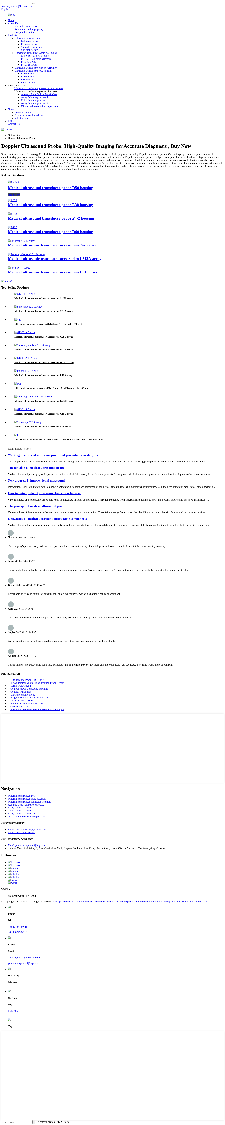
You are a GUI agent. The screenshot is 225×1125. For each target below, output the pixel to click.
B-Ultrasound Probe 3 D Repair (26, 679)
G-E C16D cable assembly (35, 55)
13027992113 (15, 1011)
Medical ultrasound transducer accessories (83, 901)
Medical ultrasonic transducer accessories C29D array (43, 336)
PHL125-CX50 (29, 64)
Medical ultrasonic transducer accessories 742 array (52, 245)
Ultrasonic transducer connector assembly (36, 67)
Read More (14, 194)
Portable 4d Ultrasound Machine (27, 703)
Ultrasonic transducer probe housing (33, 70)
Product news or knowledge (29, 115)
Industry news (21, 118)
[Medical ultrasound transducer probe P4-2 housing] (13, 213)
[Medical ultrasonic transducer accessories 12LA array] (28, 306)
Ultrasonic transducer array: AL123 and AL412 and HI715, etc (48, 324)
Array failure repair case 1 (34, 97)
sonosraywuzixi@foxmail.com (24, 957)
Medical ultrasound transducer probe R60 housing (50, 232)
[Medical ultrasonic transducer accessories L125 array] (26, 370)
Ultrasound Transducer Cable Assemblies (35, 52)
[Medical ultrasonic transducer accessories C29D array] (25, 332)
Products (12, 35)
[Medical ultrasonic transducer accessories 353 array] (27, 422)
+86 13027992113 (17, 932)
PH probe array (29, 44)
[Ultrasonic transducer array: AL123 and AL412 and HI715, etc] (17, 319)
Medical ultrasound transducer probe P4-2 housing (51, 218)
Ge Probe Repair (19, 706)
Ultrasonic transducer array (28, 38)
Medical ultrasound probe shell (123, 901)
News (11, 109)
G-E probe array (29, 41)
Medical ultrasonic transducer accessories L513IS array (44, 401)
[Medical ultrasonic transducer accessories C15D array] (25, 409)
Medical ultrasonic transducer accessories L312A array (54, 259)
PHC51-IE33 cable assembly (36, 58)
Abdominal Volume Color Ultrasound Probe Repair (37, 709)
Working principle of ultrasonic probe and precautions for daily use (53, 455)
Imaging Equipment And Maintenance (30, 697)
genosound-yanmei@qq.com (23, 963)
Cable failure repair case (33, 100)
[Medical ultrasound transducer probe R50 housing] (13, 181)
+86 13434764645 (17, 926)
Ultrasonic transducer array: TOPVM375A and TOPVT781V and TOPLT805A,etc (59, 439)
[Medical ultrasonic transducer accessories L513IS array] (33, 396)
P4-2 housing (28, 82)
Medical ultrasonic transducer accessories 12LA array (43, 311)
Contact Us (14, 123)
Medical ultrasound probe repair (156, 901)
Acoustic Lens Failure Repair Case (39, 94)
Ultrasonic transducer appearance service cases (38, 88)
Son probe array (29, 50)
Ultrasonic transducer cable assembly (27, 798)
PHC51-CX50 (28, 61)
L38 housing (27, 79)
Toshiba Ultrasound (20, 685)
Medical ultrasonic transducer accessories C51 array (52, 272)
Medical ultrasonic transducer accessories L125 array (43, 375)
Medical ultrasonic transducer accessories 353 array (42, 426)
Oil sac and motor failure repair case (39, 106)
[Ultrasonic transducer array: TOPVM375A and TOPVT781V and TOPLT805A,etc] (16, 435)
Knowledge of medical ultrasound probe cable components (47, 518)
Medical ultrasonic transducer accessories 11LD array (43, 298)
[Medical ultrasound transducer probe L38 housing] (12, 200)
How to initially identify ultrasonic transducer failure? (44, 493)
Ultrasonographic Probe (22, 694)
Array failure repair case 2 (34, 103)
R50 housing (27, 76)
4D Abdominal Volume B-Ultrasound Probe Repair (37, 682)
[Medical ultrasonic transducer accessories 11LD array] (24, 294)
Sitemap (56, 901)
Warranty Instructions (25, 26)
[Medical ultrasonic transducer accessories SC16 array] (32, 345)
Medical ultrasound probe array (190, 901)
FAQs (11, 121)
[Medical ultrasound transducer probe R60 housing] (12, 227)
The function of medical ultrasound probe (36, 467)
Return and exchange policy (29, 29)
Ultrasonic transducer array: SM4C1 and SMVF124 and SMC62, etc (51, 388)
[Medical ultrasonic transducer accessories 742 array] (21, 240)
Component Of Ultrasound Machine (29, 688)
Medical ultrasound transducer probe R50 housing (50, 188)
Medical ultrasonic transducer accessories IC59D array (44, 362)
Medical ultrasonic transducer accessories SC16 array (43, 349)
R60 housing (27, 73)
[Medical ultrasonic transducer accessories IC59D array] (25, 358)
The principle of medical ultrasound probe (36, 506)
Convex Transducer (20, 691)
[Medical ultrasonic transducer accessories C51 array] (19, 267)
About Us (13, 23)
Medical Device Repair (22, 700)
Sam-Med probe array (32, 47)
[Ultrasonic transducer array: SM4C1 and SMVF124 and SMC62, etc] (17, 383)
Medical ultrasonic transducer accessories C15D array (43, 413)
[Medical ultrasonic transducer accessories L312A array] (26, 254)
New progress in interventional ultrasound (36, 480)
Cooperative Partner (24, 32)
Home (11, 20)
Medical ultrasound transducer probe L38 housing (50, 205)
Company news (22, 112)
